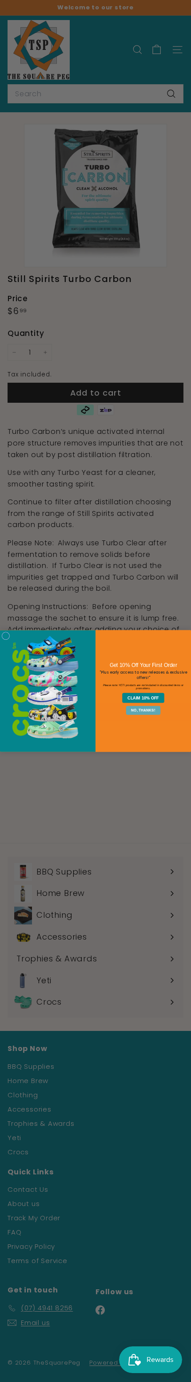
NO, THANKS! (143, 710)
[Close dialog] (5, 635)
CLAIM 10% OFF (143, 697)
